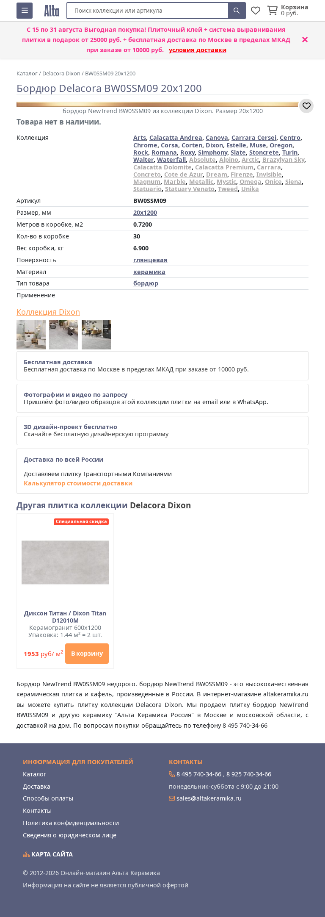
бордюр (145, 283)
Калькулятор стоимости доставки (78, 483)
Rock (140, 152)
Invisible (269, 174)
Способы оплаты (48, 798)
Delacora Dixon (160, 505)
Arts (139, 137)
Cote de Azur (183, 174)
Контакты (37, 810)
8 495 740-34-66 (198, 774)
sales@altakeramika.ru (209, 798)
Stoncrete (264, 152)
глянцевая (150, 260)
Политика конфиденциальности (71, 823)
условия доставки (197, 50)
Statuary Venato (190, 189)
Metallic (201, 181)
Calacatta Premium (224, 167)
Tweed (228, 189)
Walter (143, 159)
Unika (250, 189)
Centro (290, 137)
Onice (273, 181)
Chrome (145, 145)
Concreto (147, 174)
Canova (217, 137)
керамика (149, 272)
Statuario (147, 189)
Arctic (250, 159)
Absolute (202, 159)
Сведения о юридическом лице (69, 835)
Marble (175, 181)
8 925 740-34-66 (248, 774)
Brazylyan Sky (283, 159)
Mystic (226, 181)
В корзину (87, 653)
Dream (216, 174)
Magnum (146, 181)
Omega (251, 181)
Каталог (34, 774)
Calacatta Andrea (175, 137)
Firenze (242, 174)
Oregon (281, 145)
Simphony (212, 152)
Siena (293, 181)
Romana (164, 152)
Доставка (36, 786)
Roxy (187, 152)
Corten (192, 145)
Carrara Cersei (253, 137)
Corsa (169, 145)
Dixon (214, 145)
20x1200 (145, 212)
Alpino (228, 159)
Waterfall (171, 159)
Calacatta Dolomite (162, 167)
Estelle (236, 145)
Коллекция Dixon (48, 312)
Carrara (269, 167)
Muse (258, 145)
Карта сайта (51, 854)
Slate (238, 152)
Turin (289, 152)
